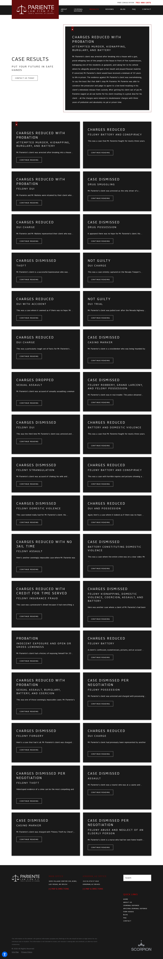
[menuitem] (64, 10)
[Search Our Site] (148, 878)
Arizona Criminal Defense (135, 908)
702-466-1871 (143, 3)
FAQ (125, 918)
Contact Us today (24, 78)
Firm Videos (128, 912)
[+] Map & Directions (59, 889)
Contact (127, 921)
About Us (127, 902)
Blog (125, 915)
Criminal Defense (131, 905)
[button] (4, 954)
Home (125, 899)
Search (128, 878)
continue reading (29, 160)
